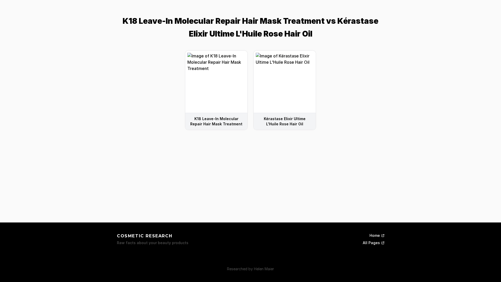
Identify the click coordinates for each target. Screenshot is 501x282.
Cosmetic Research (144, 235)
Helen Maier (264, 269)
